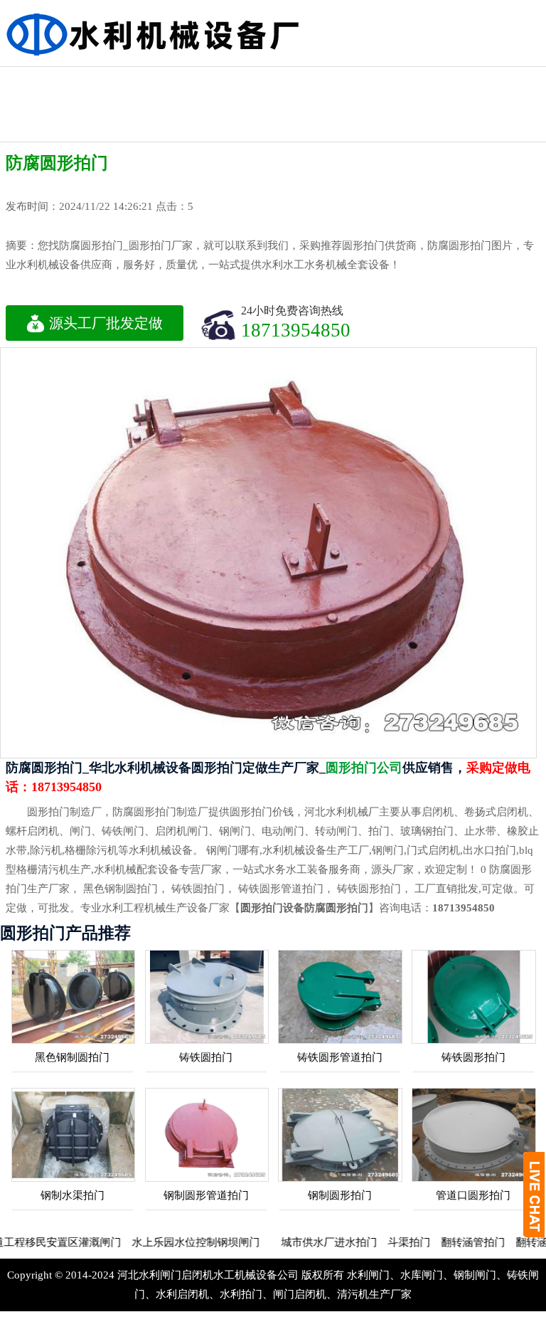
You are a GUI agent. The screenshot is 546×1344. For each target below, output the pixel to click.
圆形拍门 (504, 79)
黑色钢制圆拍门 (72, 1057)
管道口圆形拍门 (473, 1195)
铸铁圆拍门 (205, 1057)
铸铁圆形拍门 (473, 1057)
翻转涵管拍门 (446, 1242)
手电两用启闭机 (194, 91)
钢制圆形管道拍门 (206, 1195)
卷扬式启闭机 (39, 79)
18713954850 (295, 329)
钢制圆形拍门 (340, 1195)
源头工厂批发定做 (106, 323)
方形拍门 (271, 79)
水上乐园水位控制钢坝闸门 (168, 1242)
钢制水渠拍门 (73, 1195)
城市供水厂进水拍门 (302, 1242)
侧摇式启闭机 (349, 79)
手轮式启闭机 (426, 79)
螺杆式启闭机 (116, 79)
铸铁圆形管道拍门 (339, 1057)
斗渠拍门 (381, 1242)
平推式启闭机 (271, 104)
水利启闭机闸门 (349, 116)
